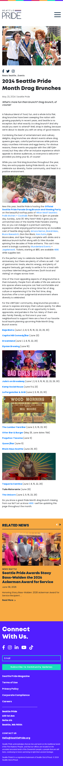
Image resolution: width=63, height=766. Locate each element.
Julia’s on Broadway (13, 381)
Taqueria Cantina (12, 483)
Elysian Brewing (11, 346)
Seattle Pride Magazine (16, 676)
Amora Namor (38, 231)
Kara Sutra (41, 234)
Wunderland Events (41, 246)
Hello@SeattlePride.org (16, 737)
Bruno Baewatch (10, 234)
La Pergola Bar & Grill (13, 392)
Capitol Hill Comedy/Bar (15, 335)
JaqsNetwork (8, 249)
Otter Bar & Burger (12, 432)
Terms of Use (10, 682)
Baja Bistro (8, 330)
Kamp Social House (12, 386)
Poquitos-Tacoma (12, 438)
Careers (7, 701)
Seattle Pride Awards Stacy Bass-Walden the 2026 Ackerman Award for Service (27, 578)
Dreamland (8, 340)
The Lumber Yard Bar (14, 427)
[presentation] (56, 525)
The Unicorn (9, 494)
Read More (7, 600)
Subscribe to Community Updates (31, 667)
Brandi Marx (52, 231)
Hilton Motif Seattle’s (46, 212)
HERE (56, 249)
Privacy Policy (10, 688)
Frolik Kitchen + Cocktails (14, 215)
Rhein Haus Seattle (12, 448)
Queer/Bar (8, 443)
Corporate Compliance (16, 695)
